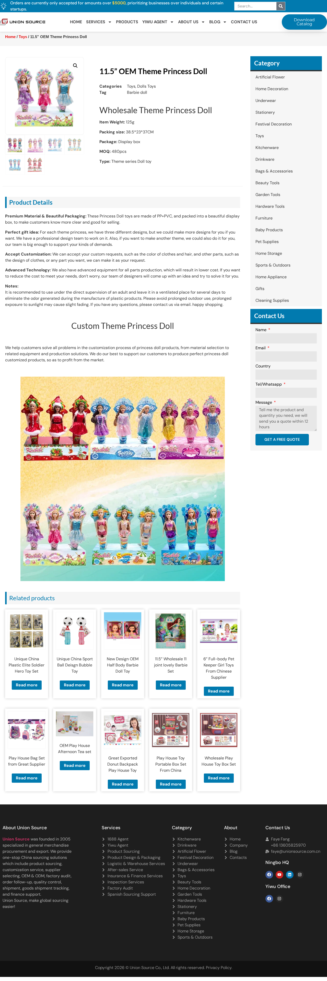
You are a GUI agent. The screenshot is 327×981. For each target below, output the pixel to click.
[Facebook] (269, 875)
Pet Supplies (267, 241)
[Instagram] (300, 875)
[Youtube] (279, 875)
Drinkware (264, 159)
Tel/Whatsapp (269, 384)
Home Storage (268, 253)
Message (264, 402)
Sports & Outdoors (272, 265)
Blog (214, 22)
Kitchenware (267, 147)
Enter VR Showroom (274, 133)
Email (261, 348)
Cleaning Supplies (272, 300)
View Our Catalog (149, 133)
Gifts (259, 288)
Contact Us (244, 22)
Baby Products (269, 230)
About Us (188, 22)
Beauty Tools (267, 183)
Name (261, 330)
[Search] (280, 6)
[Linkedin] (290, 875)
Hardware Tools (270, 206)
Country (263, 366)
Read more (27, 685)
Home (76, 22)
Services (95, 22)
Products (127, 22)
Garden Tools (267, 194)
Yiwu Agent (154, 22)
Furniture (264, 218)
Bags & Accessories (274, 171)
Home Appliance (271, 277)
